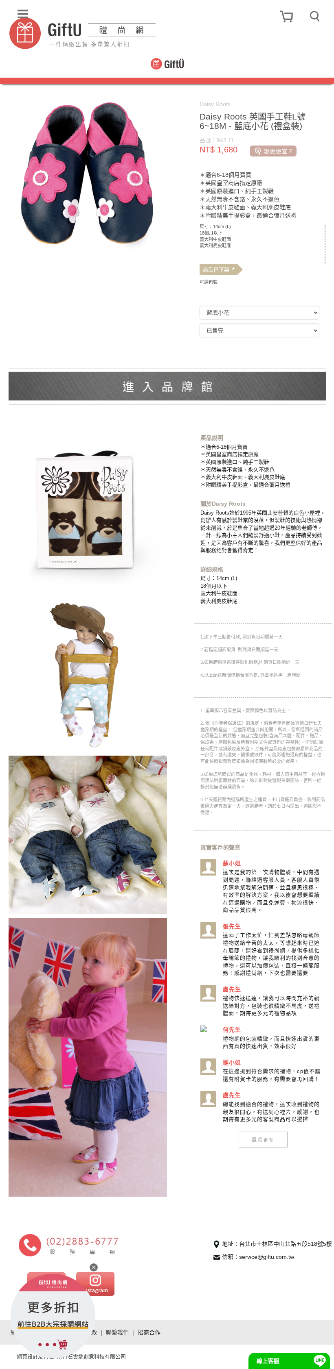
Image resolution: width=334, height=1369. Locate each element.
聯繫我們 (117, 1332)
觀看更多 (263, 1139)
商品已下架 (219, 269)
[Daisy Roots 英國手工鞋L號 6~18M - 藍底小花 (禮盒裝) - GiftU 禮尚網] (110, 33)
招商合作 (149, 1332)
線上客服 (268, 1361)
